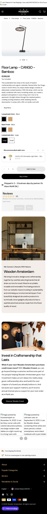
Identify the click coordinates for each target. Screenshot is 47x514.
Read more (7, 108)
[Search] (40, 11)
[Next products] (43, 150)
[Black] (4, 119)
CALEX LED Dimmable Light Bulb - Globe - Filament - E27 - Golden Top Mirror (29, 156)
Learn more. (7, 201)
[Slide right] (27, 60)
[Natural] (10, 119)
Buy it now (23, 176)
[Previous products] (38, 150)
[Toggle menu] (2, 11)
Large (5, 140)
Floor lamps (15, 18)
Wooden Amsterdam (15, 504)
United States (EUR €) (22, 489)
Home (6, 18)
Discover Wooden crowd (15, 401)
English (4, 489)
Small (12, 140)
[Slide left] (20, 60)
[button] (12, 424)
